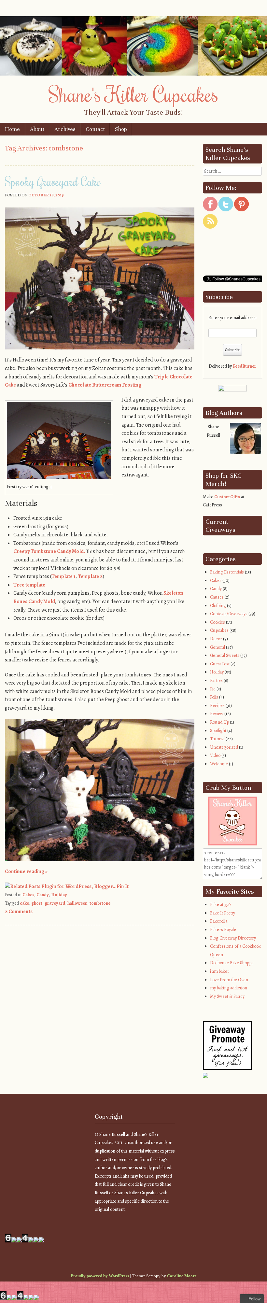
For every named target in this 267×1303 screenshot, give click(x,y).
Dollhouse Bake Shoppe (232, 963)
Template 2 (90, 576)
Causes (217, 597)
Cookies (217, 622)
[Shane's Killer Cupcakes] (133, 74)
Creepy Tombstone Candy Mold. (49, 551)
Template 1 (63, 576)
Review (216, 714)
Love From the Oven (229, 980)
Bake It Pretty (222, 913)
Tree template (29, 584)
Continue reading (26, 871)
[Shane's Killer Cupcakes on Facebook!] (210, 210)
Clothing (218, 605)
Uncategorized (224, 747)
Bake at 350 (220, 904)
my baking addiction (228, 988)
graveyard (55, 903)
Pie (213, 689)
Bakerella (218, 921)
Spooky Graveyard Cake (53, 181)
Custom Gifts (227, 497)
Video (215, 755)
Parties (216, 680)
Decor (216, 639)
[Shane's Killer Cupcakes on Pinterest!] (241, 210)
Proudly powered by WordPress (100, 1275)
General (217, 647)
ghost (36, 903)
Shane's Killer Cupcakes (133, 93)
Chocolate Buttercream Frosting (104, 385)
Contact (95, 129)
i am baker (219, 971)
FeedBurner (244, 366)
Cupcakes (219, 630)
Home (12, 129)
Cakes (28, 895)
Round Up (219, 722)
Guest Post (220, 664)
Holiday (59, 895)
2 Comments (19, 911)
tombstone (100, 903)
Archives (65, 129)
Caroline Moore (182, 1275)
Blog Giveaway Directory (233, 938)
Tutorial (217, 739)
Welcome (219, 764)
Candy (42, 895)
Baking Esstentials (227, 572)
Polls (214, 697)
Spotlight (218, 731)
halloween (77, 903)
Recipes (217, 705)
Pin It (123, 886)
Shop (121, 129)
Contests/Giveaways (228, 614)
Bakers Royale (223, 930)
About (37, 129)
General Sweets (224, 655)
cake (24, 903)
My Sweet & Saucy (227, 996)
